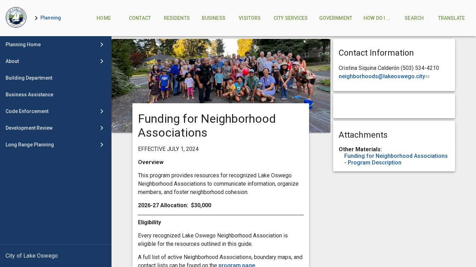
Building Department (29, 78)
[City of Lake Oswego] (56, 256)
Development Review (29, 128)
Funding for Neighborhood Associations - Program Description (396, 159)
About (12, 61)
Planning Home (23, 44)
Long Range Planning (30, 144)
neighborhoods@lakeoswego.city (384, 76)
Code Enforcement (27, 111)
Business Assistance (29, 94)
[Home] (16, 18)
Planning (50, 18)
